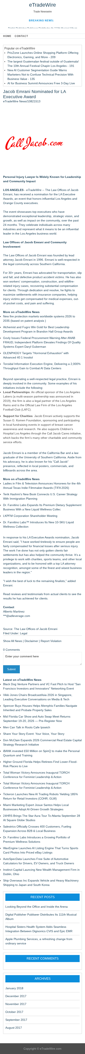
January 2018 (14, 988)
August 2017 (13, 1027)
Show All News (12, 641)
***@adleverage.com (16, 615)
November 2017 (15, 1004)
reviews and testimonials (27, 594)
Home (7, 36)
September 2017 (16, 1019)
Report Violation (51, 641)
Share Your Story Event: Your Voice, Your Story (33, 733)
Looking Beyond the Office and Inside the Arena (36, 906)
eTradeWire (42, 5)
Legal (23, 633)
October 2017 (14, 1012)
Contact (21, 36)
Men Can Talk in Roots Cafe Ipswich (26, 727)
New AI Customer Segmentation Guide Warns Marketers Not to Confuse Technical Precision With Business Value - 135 (40, 74)
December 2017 (15, 996)
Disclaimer (31, 641)
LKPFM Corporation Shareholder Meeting (30, 515)
